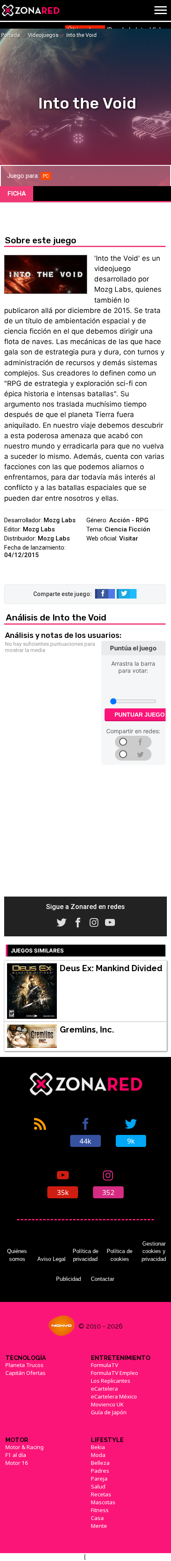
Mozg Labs (60, 520)
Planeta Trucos (24, 1365)
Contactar (102, 1279)
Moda (98, 1455)
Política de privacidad (85, 1255)
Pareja (99, 1478)
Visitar (128, 538)
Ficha (16, 193)
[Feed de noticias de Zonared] (40, 1131)
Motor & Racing (24, 1447)
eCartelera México (114, 1396)
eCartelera (104, 1388)
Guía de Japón (109, 1412)
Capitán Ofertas (25, 1373)
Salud (98, 1486)
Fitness (100, 1510)
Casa (97, 1518)
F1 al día (15, 1455)
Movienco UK (107, 1404)
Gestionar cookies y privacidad (154, 1251)
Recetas (101, 1494)
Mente (99, 1525)
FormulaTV (104, 1365)
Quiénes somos (17, 1255)
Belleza (100, 1462)
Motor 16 (16, 1462)
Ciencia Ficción (127, 529)
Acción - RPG (129, 520)
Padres (100, 1470)
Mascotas (103, 1502)
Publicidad (68, 1279)
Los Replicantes (110, 1380)
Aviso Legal (51, 1259)
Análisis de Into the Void (56, 617)
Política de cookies (119, 1255)
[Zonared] (30, 10)
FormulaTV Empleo (114, 1373)
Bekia (98, 1447)
